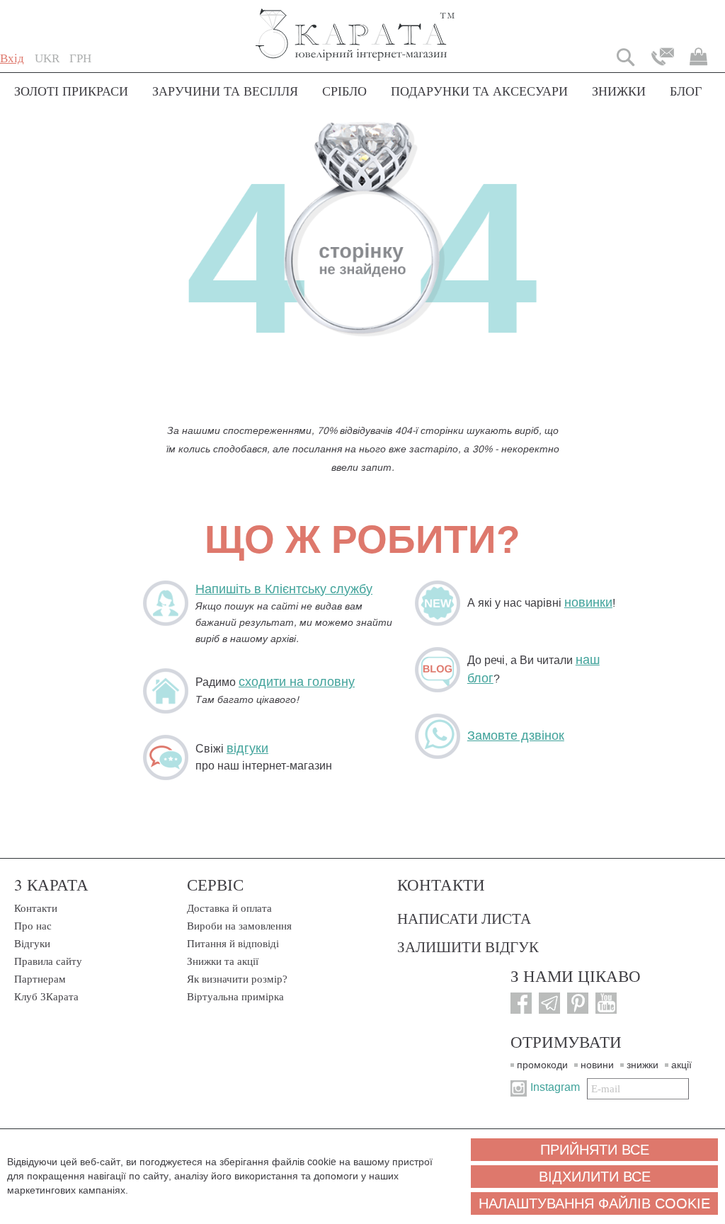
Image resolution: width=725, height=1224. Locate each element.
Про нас (33, 926)
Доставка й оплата (229, 908)
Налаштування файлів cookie (594, 1203)
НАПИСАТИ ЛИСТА (464, 918)
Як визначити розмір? (237, 979)
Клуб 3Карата (46, 996)
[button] (47, 58)
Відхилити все (595, 1176)
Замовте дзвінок (515, 735)
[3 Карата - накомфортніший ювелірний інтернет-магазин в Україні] (356, 25)
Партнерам (40, 979)
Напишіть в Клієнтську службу (283, 588)
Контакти (35, 908)
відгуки (247, 748)
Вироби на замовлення (239, 926)
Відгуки (32, 943)
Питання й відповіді (233, 943)
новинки (588, 602)
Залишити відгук (468, 946)
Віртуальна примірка (235, 996)
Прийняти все (594, 1149)
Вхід (12, 58)
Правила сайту (48, 961)
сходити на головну (297, 681)
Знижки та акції (222, 961)
